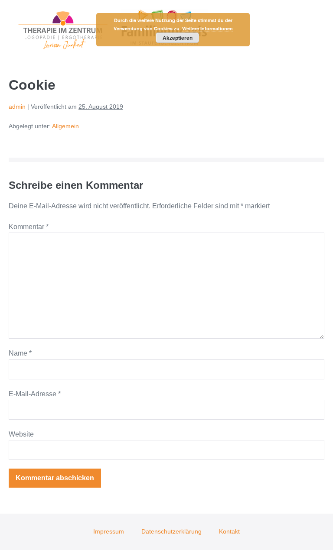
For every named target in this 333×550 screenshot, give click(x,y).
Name (20, 353)
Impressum (108, 531)
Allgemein (65, 126)
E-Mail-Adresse (35, 394)
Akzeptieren (178, 38)
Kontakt (229, 531)
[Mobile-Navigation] (321, 30)
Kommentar (29, 226)
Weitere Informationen (207, 28)
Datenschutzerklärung (171, 531)
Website (21, 434)
